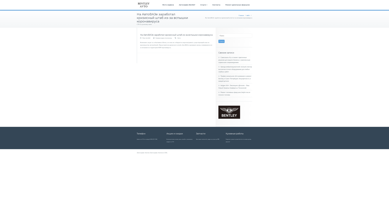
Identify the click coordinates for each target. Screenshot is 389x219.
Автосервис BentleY (187, 5)
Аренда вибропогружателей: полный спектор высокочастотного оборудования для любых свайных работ (235, 69)
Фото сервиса (168, 5)
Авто (179, 38)
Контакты (216, 5)
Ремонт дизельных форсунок (237, 5)
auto (248, 15)
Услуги (203, 5)
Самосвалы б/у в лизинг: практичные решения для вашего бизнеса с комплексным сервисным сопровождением (234, 60)
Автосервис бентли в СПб (158, 153)
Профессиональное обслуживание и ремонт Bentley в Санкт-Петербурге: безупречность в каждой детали (234, 78)
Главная (241, 15)
